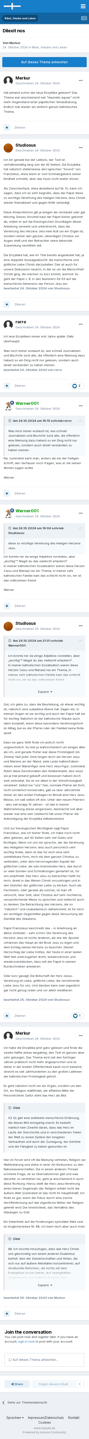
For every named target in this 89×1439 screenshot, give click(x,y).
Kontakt (73, 1418)
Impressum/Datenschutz (46, 1418)
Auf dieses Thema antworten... (35, 1360)
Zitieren (19, 127)
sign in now (26, 1341)
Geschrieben (38, 83)
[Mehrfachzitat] (7, 127)
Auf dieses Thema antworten (44, 62)
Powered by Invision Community (44, 1432)
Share (18, 1384)
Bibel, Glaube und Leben (49, 47)
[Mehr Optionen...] (80, 80)
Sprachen (14, 1418)
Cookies (44, 1422)
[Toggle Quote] (10, 420)
